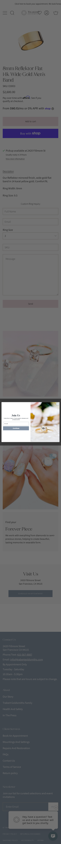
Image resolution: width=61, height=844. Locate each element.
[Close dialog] (57, 404)
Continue (16, 428)
